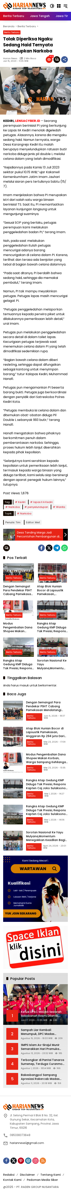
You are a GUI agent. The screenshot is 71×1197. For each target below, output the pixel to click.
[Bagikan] (64, 59)
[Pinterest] (21, 1161)
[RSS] (43, 1161)
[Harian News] (24, 6)
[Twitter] (49, 548)
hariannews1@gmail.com (27, 1143)
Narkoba (14, 507)
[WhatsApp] (64, 548)
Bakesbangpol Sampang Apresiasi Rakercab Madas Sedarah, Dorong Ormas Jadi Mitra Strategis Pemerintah (42, 1077)
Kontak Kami (12, 1180)
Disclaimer (27, 1175)
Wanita (60, 507)
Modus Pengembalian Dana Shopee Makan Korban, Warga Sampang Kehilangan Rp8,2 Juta (17, 627)
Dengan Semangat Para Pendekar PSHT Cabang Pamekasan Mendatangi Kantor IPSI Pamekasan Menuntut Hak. (18, 590)
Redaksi (8, 1175)
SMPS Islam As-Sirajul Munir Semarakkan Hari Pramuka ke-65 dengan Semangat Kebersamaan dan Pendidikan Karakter (42, 1047)
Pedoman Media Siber (42, 1180)
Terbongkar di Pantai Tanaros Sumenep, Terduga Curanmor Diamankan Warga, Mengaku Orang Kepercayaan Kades (42, 1062)
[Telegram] (56, 548)
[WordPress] (28, 1161)
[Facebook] (41, 548)
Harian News (10, 58)
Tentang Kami (50, 1175)
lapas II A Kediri (43, 502)
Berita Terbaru (12, 32)
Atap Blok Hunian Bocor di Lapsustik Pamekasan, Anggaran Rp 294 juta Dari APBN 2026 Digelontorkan (51, 590)
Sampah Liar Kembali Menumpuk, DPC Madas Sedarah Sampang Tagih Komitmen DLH (39, 1032)
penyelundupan (38, 507)
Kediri (21, 502)
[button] (52, 6)
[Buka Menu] (58, 6)
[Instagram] (35, 1161)
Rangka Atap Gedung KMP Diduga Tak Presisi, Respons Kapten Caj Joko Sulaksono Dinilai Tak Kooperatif (52, 627)
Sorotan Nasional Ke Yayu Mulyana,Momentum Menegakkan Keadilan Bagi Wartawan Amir (51, 664)
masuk (24, 685)
